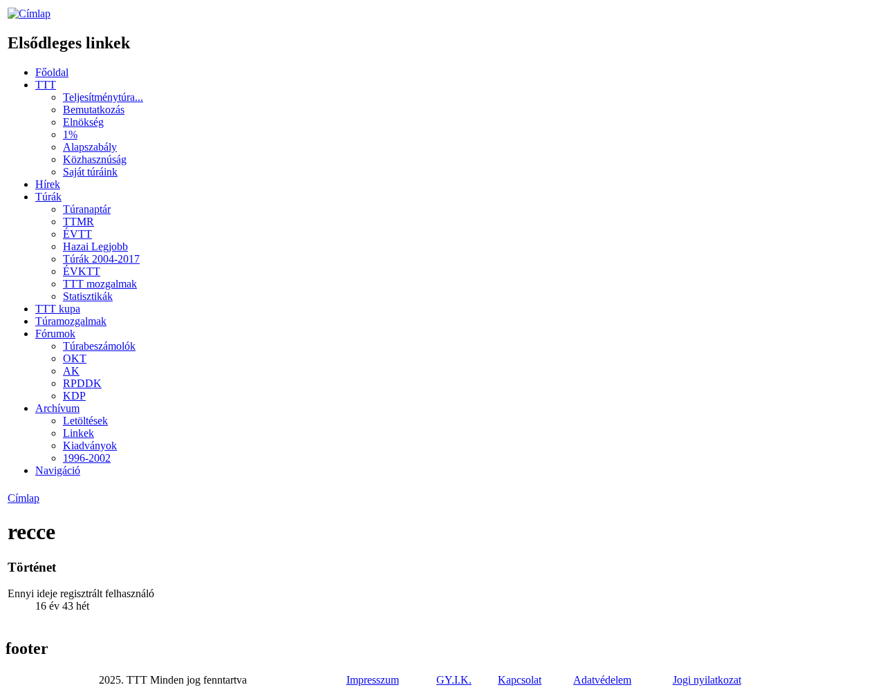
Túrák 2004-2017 (101, 259)
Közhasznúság (95, 159)
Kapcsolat (519, 680)
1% (70, 134)
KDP (74, 396)
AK (71, 371)
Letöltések (85, 420)
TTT (45, 85)
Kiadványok (90, 445)
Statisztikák (88, 296)
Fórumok (55, 333)
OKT (74, 358)
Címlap (23, 498)
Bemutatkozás (93, 109)
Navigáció (57, 470)
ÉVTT (77, 234)
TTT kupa (57, 309)
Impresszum (372, 680)
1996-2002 (87, 458)
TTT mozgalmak (100, 284)
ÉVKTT (81, 271)
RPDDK (82, 383)
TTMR (78, 221)
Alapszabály (90, 147)
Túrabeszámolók (99, 346)
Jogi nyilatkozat (707, 680)
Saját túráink (90, 172)
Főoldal (51, 72)
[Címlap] (29, 13)
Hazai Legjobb (95, 246)
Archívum (57, 408)
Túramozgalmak (70, 321)
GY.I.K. (454, 680)
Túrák (48, 197)
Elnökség (83, 122)
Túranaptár (87, 209)
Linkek (78, 433)
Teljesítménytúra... (103, 97)
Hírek (47, 184)
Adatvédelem (602, 680)
